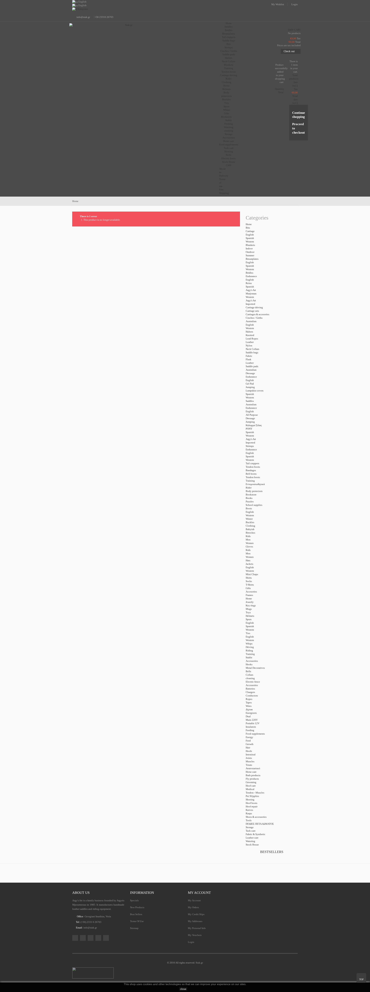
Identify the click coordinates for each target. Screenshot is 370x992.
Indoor (249, 248)
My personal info (197, 928)
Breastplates (228, 33)
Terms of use (137, 921)
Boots (226, 85)
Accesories (251, 591)
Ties (226, 102)
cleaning (228, 130)
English (250, 234)
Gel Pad (250, 383)
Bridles (228, 30)
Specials (134, 900)
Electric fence (228, 158)
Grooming (251, 782)
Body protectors (254, 491)
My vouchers (195, 935)
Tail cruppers (228, 37)
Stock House (252, 844)
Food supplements (228, 144)
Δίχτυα (249, 709)
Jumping (250, 387)
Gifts (226, 113)
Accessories (229, 137)
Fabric (249, 355)
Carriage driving (228, 75)
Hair (248, 747)
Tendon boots (228, 71)
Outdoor (250, 252)
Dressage (250, 373)
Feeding (228, 123)
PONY (249, 428)
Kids (248, 536)
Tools (248, 820)
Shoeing (228, 151)
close (183, 988)
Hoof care (251, 785)
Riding (249, 650)
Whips (226, 109)
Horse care (228, 141)
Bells (228, 154)
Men (248, 539)
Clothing (226, 82)
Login (294, 4)
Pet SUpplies (252, 796)
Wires (248, 706)
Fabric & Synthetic (255, 834)
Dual (248, 716)
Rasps (249, 813)
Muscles (250, 761)
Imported (250, 303)
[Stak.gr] (127, 42)
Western (250, 241)
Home (249, 598)
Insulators (251, 726)
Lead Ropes (252, 338)
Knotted (250, 335)
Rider (248, 487)
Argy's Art (251, 290)
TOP (361, 979)
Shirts (249, 577)
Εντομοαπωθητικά (255, 484)
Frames (249, 595)
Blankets (228, 64)
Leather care (252, 837)
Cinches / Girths (228, 50)
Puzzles (250, 501)
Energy (249, 737)
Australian (251, 321)
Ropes (249, 699)
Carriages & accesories (257, 314)
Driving (250, 647)
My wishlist (277, 4)
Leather (250, 342)
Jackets (249, 563)
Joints (249, 758)
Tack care (229, 148)
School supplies (254, 505)
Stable (249, 657)
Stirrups (229, 47)
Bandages (251, 470)
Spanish (250, 238)
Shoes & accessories (256, 816)
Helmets (226, 89)
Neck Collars (228, 61)
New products (137, 907)
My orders (193, 907)
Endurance (251, 276)
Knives (249, 810)
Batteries (250, 688)
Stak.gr (199, 962)
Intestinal (251, 754)
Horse (249, 224)
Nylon (249, 345)
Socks (249, 581)
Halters (228, 57)
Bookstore (226, 116)
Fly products (252, 778)
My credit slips (196, 914)
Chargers (250, 692)
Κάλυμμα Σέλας (254, 425)
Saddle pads (228, 54)
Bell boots (251, 473)
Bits (228, 44)
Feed (248, 740)
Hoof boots (251, 803)
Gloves (249, 546)
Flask (248, 359)
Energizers (251, 712)
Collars (249, 674)
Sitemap (134, 928)
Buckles (226, 99)
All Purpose (252, 414)
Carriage (250, 231)
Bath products (253, 775)
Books (249, 498)
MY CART (294, 29)
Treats (249, 764)
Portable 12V (252, 723)
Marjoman (251, 293)
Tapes (249, 702)
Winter (249, 518)
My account (199, 893)
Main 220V (252, 719)
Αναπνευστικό (253, 768)
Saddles (229, 26)
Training (228, 68)
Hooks (249, 664)
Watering (228, 127)
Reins (249, 283)
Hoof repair (251, 806)
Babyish (250, 529)
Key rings (251, 605)
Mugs (249, 608)
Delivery (223, 175)
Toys (248, 612)
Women (250, 543)
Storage (229, 134)
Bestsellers (271, 852)
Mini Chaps (252, 574)
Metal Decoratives (255, 667)
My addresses (195, 921)
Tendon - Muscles (255, 792)
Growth (249, 744)
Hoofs (249, 751)
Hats (248, 560)
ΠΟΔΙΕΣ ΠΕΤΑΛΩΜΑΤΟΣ (260, 823)
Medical (250, 789)
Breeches (250, 532)
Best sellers (136, 914)
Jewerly (250, 602)
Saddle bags (228, 40)
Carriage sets (252, 310)
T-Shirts (250, 584)
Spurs (226, 106)
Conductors (252, 695)
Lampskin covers (254, 390)
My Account (194, 900)
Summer (250, 255)
